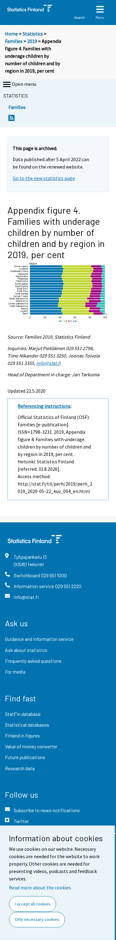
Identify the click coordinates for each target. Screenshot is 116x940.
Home (11, 34)
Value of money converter (31, 746)
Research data (20, 768)
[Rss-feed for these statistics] (11, 120)
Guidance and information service (39, 639)
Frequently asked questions (33, 661)
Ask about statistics (26, 650)
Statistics (33, 34)
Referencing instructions (44, 406)
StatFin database (23, 714)
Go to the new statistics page (44, 178)
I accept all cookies (32, 904)
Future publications (25, 757)
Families (14, 41)
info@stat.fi (48, 363)
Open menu (24, 84)
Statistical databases (27, 725)
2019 (32, 41)
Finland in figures (22, 735)
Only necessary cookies (37, 919)
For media (15, 672)
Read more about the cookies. (40, 887)
